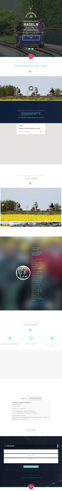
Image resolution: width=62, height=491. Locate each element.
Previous (3, 205)
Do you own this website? (24, 131)
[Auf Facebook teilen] (29, 6)
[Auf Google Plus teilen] (32, 6)
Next (59, 205)
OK (40, 131)
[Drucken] (34, 430)
